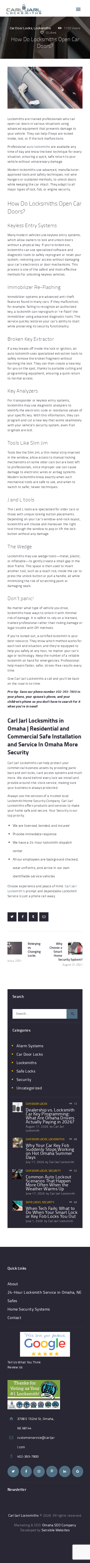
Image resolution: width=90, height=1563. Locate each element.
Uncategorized (29, 1088)
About (13, 1284)
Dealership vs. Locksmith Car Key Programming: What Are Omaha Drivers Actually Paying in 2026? (50, 1116)
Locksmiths (42, 28)
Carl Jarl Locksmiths (23, 1515)
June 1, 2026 (34, 1221)
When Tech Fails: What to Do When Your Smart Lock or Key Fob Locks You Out (52, 1212)
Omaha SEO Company (59, 1525)
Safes (12, 1300)
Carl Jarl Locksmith (61, 1162)
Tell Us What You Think (24, 1362)
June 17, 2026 (35, 1193)
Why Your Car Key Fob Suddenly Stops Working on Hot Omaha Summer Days (50, 1151)
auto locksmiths (38, 146)
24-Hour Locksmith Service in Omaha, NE (45, 1292)
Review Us (15, 1367)
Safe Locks (25, 1071)
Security (23, 1079)
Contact (14, 1317)
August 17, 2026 (37, 1126)
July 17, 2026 (35, 1162)
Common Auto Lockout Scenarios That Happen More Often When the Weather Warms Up (49, 1183)
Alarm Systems (29, 1045)
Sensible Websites (56, 1530)
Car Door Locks (21, 28)
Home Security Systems (29, 1309)
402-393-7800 (66, 692)
